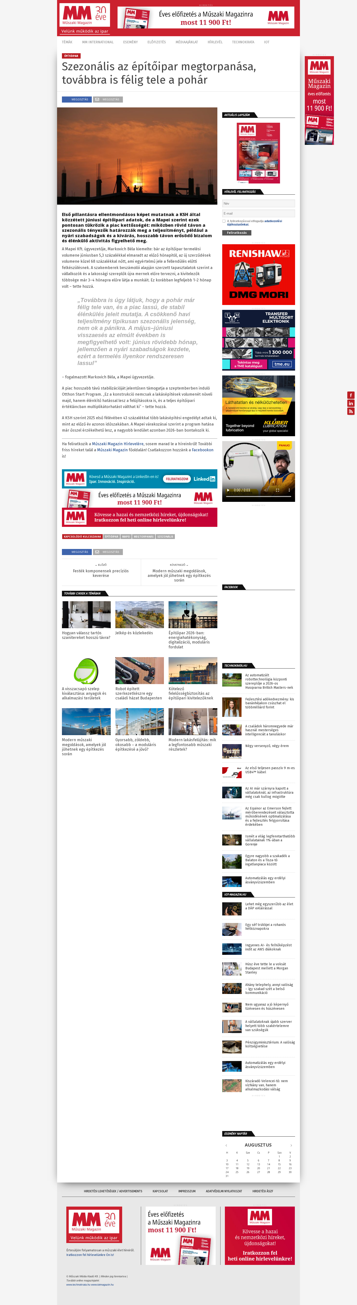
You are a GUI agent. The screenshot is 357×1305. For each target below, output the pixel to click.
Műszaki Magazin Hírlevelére (118, 444)
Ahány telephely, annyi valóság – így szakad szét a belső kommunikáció (269, 989)
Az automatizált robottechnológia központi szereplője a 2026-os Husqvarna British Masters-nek (269, 681)
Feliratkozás (237, 233)
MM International (97, 42)
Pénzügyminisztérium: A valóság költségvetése (270, 1045)
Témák (67, 42)
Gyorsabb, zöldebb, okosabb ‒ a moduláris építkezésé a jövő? (135, 744)
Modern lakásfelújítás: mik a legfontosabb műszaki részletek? (192, 744)
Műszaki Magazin (112, 450)
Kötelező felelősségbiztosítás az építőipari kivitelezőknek (191, 693)
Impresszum (187, 1191)
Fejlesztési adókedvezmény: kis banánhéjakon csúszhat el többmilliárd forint (269, 703)
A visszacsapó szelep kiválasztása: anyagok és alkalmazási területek (84, 693)
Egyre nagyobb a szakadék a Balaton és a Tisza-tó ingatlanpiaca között (267, 860)
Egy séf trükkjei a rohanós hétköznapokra (265, 927)
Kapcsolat (160, 1191)
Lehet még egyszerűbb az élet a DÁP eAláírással (269, 906)
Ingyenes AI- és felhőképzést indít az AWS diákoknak (268, 947)
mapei (126, 536)
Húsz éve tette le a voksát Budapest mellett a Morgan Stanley (266, 968)
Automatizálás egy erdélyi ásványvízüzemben (265, 880)
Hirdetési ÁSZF (263, 1191)
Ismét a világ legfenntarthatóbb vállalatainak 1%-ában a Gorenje (270, 841)
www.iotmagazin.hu (102, 1284)
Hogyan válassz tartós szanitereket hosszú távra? (86, 635)
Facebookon (202, 450)
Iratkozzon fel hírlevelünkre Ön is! (90, 1255)
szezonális (165, 536)
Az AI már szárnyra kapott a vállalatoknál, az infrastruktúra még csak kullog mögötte (269, 793)
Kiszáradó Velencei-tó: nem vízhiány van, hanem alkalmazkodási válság (266, 1085)
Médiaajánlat (187, 42)
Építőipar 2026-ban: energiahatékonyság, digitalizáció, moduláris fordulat (189, 640)
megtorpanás (143, 536)
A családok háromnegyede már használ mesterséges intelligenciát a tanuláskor (269, 730)
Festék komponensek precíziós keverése (101, 573)
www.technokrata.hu (78, 1284)
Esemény (130, 42)
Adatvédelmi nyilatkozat (224, 1191)
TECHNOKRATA (243, 42)
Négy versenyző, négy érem (267, 746)
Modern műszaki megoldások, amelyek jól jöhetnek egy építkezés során (179, 576)
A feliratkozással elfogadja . (254, 222)
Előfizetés (156, 42)
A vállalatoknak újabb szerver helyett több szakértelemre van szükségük (268, 1026)
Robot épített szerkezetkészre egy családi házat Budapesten (138, 693)
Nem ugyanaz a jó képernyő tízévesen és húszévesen (267, 1007)
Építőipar (111, 536)
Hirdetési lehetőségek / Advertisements (113, 1191)
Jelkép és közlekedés (134, 633)
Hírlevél (215, 42)
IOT (266, 42)
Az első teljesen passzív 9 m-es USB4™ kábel (270, 770)
